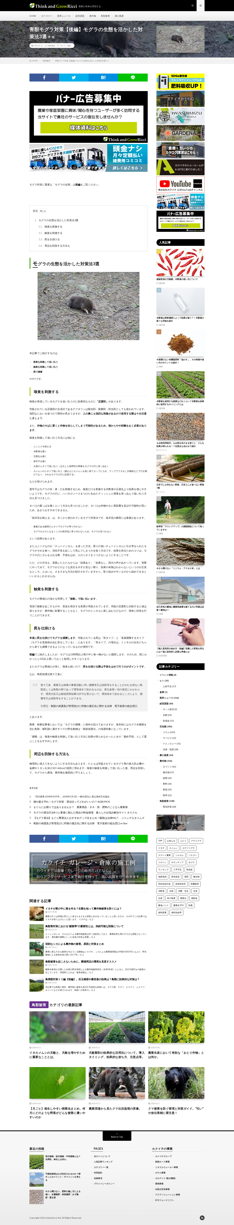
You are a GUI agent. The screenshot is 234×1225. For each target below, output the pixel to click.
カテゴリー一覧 (101, 1167)
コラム (162, 492)
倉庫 (161, 614)
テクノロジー (169, 743)
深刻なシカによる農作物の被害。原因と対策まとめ (74, 943)
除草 (165, 795)
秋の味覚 (171, 898)
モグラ (63, 45)
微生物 (166, 772)
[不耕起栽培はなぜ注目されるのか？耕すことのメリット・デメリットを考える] (36, 1179)
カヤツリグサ (188, 848)
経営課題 (79, 15)
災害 (195, 891)
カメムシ (173, 848)
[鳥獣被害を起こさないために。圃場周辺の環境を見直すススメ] (36, 967)
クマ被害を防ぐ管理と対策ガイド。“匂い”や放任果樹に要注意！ (176, 1111)
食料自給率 (176, 912)
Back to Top (117, 1136)
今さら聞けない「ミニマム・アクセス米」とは (178, 568)
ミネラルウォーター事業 (166, 1167)
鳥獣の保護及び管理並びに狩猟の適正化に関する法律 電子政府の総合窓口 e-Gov (80, 823)
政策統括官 (180, 884)
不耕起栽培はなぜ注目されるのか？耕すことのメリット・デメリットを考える (63, 1176)
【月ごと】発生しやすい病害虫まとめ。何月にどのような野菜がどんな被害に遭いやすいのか (57, 1113)
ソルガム (179, 855)
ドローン (162, 862)
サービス (167, 738)
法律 (171, 891)
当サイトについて (102, 1156)
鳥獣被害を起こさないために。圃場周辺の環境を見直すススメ (81, 961)
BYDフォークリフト (164, 1200)
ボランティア (177, 862)
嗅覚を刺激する (50, 226)
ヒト (162, 680)
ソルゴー (192, 855)
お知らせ (171, 841)
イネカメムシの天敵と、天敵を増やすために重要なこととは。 (57, 1055)
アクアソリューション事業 (167, 1194)
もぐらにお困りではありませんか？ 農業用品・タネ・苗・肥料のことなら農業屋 (80, 806)
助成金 (166, 720)
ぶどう (183, 841)
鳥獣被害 (105, 15)
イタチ (161, 848)
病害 (165, 778)
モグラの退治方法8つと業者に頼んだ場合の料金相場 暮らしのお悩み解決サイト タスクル (85, 812)
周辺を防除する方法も (54, 245)
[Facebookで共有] (44, 78)
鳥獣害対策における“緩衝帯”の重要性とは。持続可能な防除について (84, 926)
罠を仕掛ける (49, 239)
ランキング (163, 869)
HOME (32, 15)
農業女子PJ (178, 905)
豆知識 (163, 726)
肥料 (161, 366)
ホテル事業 (160, 1172)
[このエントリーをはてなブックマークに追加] (103, 78)
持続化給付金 (164, 884)
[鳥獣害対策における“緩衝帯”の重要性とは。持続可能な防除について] (36, 931)
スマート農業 (164, 855)
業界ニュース (64, 15)
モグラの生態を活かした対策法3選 (56, 220)
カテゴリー (46, 15)
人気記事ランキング (103, 1161)
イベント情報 (166, 674)
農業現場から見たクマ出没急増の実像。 (115, 1108)
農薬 (161, 533)
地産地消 (162, 876)
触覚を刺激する (50, 232)
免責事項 (98, 1178)
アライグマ (196, 841)
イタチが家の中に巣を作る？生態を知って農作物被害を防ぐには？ (83, 908)
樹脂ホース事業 (162, 1161)
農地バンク (163, 905)
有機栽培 (195, 884)
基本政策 (175, 876)
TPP (160, 841)
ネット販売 (168, 709)
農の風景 (119, 15)
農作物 (92, 15)
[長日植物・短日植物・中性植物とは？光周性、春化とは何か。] (36, 1162)
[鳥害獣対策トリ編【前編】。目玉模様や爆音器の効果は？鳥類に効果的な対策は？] (36, 984)
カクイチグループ (163, 1156)
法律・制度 (168, 749)
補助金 (194, 898)
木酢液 (161, 891)
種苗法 (183, 898)
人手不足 (177, 869)
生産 (160, 898)
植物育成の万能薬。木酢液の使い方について (177, 279)
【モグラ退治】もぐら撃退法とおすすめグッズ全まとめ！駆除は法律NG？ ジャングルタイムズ (88, 817)
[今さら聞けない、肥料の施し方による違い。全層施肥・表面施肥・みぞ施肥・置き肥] (36, 1197)
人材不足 (167, 686)
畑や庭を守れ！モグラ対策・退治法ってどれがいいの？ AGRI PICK (71, 801)
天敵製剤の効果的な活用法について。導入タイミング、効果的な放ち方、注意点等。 (117, 1055)
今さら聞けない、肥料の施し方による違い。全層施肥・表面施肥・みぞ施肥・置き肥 (63, 1194)
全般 (165, 715)
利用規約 (98, 1172)
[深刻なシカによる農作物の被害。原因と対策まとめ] (36, 949)
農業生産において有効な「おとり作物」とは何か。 (176, 1055)
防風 (190, 905)
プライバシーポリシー (104, 1183)
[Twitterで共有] (74, 78)
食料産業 (162, 912)
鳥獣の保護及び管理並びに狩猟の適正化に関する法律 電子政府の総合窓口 (94, 705)
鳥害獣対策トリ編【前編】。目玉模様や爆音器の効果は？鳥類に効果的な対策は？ (92, 979)
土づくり (163, 450)
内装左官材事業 (162, 1189)
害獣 (69, 45)
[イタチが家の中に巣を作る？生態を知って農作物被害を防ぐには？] (36, 914)
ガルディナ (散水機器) (165, 1178)
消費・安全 (183, 891)
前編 (77, 184)
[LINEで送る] (133, 78)
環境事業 (159, 1183)
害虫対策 (167, 806)
